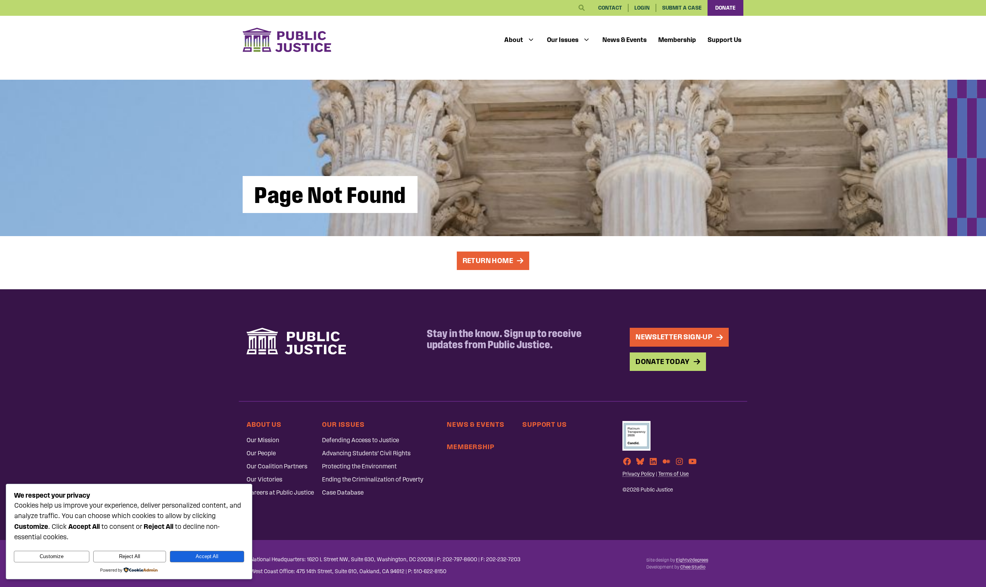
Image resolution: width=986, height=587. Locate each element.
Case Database (343, 492)
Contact (610, 8)
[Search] (582, 8)
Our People (261, 453)
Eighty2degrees (692, 560)
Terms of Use (673, 474)
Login (642, 8)
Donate (725, 8)
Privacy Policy (638, 474)
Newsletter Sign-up (674, 337)
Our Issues (563, 39)
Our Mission (262, 440)
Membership (677, 39)
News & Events (624, 39)
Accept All (207, 556)
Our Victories (264, 479)
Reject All (129, 556)
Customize (52, 556)
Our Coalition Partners (276, 466)
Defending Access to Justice (360, 440)
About (513, 39)
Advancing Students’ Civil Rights (366, 453)
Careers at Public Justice (280, 492)
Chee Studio (692, 567)
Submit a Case (682, 8)
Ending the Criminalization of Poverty (372, 479)
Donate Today (663, 361)
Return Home (488, 261)
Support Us (724, 39)
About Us (264, 424)
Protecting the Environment (359, 466)
